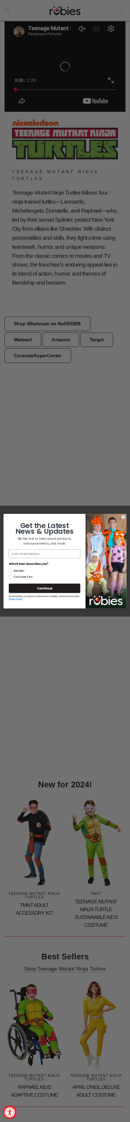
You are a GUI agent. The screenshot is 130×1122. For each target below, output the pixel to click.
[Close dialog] (123, 517)
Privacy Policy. (15, 599)
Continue (44, 588)
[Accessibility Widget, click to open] (10, 1112)
